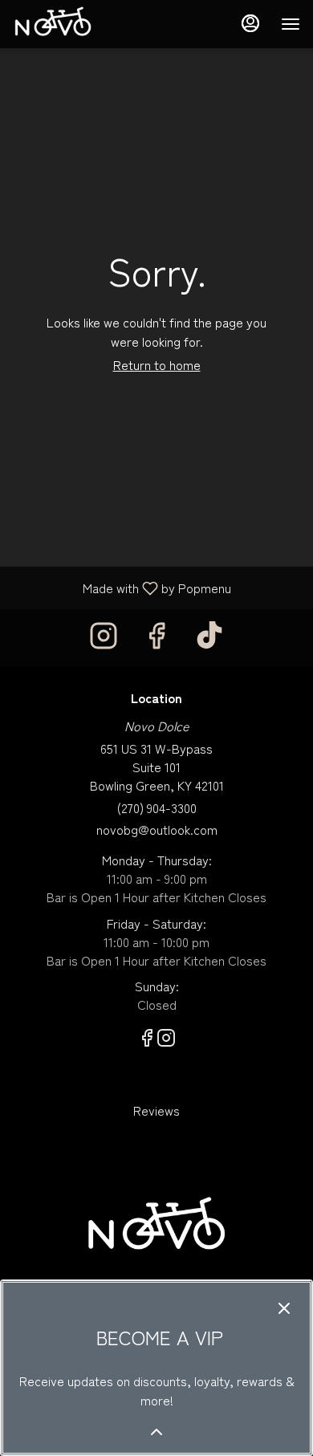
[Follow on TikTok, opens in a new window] (209, 637)
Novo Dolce (156, 1228)
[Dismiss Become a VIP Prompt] (284, 1308)
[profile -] (250, 23)
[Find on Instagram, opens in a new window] (103, 637)
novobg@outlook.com (156, 829)
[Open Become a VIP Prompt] (156, 1432)
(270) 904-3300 (157, 808)
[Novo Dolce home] (85, 24)
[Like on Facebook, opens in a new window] (156, 637)
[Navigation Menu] (290, 24)
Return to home (157, 364)
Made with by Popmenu (121, 587)
